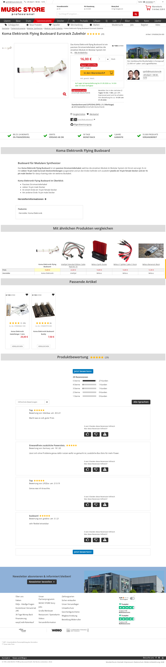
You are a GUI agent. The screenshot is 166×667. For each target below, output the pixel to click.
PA (74, 20)
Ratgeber (144, 24)
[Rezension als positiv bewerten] (87, 434)
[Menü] (134, 596)
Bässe (18, 20)
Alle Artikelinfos (81, 52)
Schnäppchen (13, 24)
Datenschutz (139, 662)
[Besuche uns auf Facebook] (156, 657)
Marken (96, 24)
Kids (137, 20)
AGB (162, 662)
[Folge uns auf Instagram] (159, 657)
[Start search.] (136, 14)
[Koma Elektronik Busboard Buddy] (44, 310)
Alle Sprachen (141, 401)
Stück (113, 59)
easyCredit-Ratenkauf (25, 622)
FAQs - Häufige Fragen (25, 604)
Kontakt (5, 658)
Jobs (132, 24)
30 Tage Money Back (24, 614)
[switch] (132, 598)
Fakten (18, 600)
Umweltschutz (68, 608)
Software (96, 20)
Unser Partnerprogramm (46, 597)
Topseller (56, 24)
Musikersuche (117, 24)
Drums (28, 20)
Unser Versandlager (70, 604)
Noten (146, 20)
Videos (41, 618)
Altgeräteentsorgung (82, 124)
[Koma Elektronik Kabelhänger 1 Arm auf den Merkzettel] (27, 295)
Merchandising (77, 24)
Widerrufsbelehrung (152, 662)
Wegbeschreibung (69, 615)
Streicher (60, 20)
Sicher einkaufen (69, 600)
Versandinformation (47, 622)
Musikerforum (111, 662)
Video (157, 24)
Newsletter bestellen (40, 581)
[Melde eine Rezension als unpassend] (104, 434)
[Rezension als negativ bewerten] (96, 434)
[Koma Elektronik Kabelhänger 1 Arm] (17, 310)
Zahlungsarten (68, 596)
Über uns (19, 596)
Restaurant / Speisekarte (49, 614)
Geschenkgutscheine (70, 612)
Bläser (127, 20)
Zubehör (157, 20)
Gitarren (7, 20)
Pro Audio (84, 20)
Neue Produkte (36, 24)
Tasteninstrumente (43, 20)
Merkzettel (94, 114)
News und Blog (19, 658)
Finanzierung (21, 618)
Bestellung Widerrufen (71, 619)
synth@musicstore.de (14, 2)
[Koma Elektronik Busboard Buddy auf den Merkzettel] (53, 295)
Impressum (128, 662)
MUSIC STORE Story (47, 603)
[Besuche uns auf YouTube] (163, 657)
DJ (106, 20)
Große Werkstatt (46, 611)
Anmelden (149, 2)
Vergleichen (17, 346)
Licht (114, 20)
